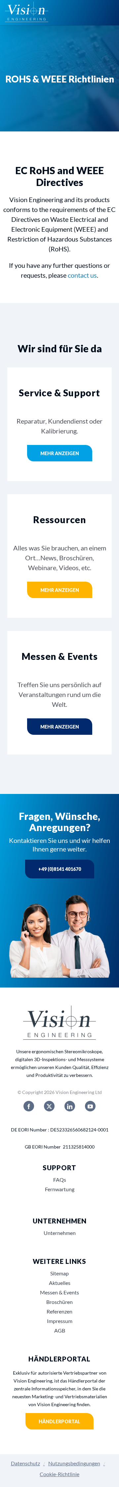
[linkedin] (69, 1106)
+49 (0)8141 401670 (59, 869)
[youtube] (90, 1106)
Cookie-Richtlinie (59, 1474)
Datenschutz (25, 1463)
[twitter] (49, 1106)
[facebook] (28, 1106)
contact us (82, 275)
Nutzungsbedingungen (74, 1463)
